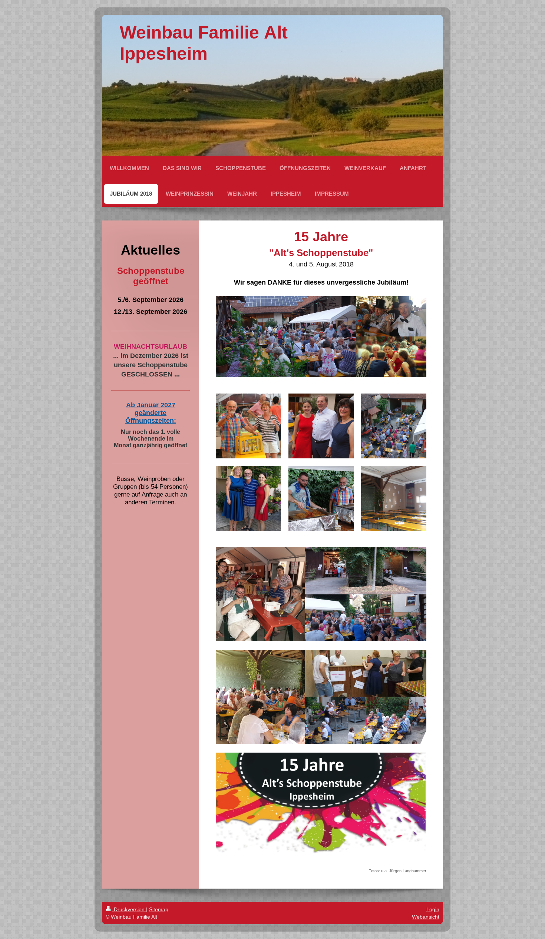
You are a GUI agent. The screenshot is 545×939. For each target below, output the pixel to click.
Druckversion (129, 909)
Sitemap (158, 909)
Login (432, 909)
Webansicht (425, 917)
